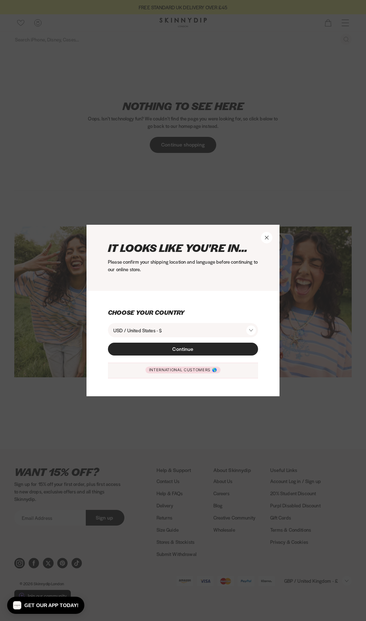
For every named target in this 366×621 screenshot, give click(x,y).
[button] (45, 605)
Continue (182, 348)
